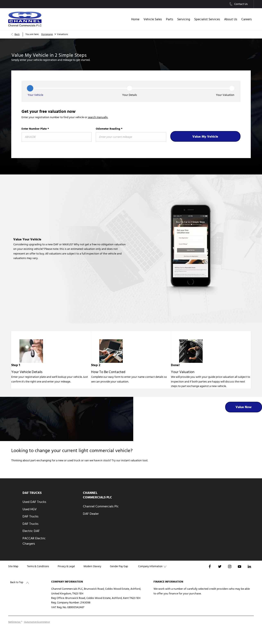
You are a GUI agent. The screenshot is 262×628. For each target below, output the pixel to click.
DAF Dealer (91, 513)
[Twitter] (219, 566)
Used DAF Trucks (34, 502)
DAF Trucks (30, 516)
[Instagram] (229, 566)
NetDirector (14, 622)
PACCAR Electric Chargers (34, 541)
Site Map (13, 566)
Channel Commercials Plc (101, 506)
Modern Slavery (92, 566)
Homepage (47, 34)
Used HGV (30, 509)
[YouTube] (239, 566)
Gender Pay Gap (119, 566)
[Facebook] (209, 566)
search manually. (98, 117)
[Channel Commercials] (25, 19)
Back (17, 34)
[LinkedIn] (249, 566)
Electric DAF (31, 531)
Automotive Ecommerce (37, 622)
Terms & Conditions (38, 566)
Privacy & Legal (66, 566)
